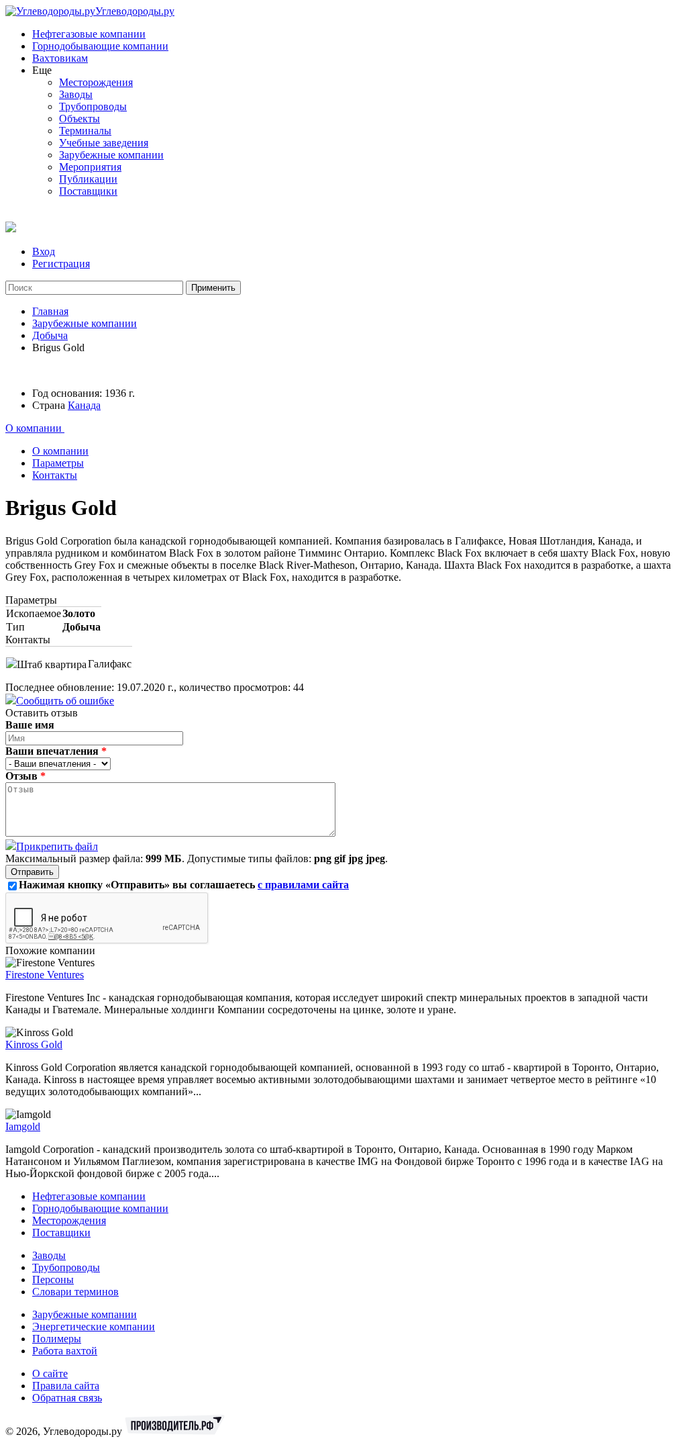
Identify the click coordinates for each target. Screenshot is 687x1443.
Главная (50, 311)
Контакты (54, 475)
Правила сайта (65, 1385)
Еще (42, 70)
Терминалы (85, 130)
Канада (84, 405)
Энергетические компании (93, 1326)
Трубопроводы (93, 106)
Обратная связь (67, 1397)
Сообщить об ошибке (65, 700)
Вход (43, 251)
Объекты (79, 118)
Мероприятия (90, 167)
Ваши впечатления (56, 751)
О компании (34, 428)
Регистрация (61, 263)
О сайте (50, 1373)
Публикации (88, 179)
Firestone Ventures (44, 974)
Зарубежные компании (111, 154)
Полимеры (56, 1338)
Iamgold (22, 1126)
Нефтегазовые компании (89, 34)
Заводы (76, 94)
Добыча (50, 335)
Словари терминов (75, 1291)
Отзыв (25, 776)
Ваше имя (29, 725)
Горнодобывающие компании (100, 46)
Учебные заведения (103, 142)
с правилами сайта (303, 884)
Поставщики (88, 191)
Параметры (58, 463)
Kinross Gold (33, 1044)
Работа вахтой (64, 1350)
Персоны (53, 1279)
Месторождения (96, 82)
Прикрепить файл (57, 846)
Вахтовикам (60, 58)
